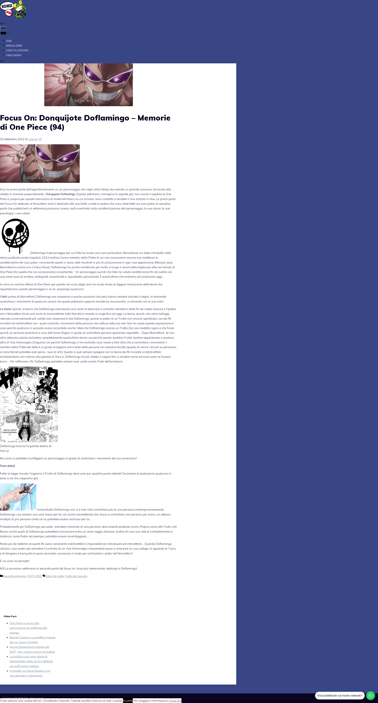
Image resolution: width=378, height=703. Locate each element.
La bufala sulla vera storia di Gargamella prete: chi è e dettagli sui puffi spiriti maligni (31, 661)
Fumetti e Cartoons (17, 50)
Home (9, 40)
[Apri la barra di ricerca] (2, 23)
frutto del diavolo (76, 576)
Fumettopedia (13, 55)
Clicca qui (175, 700)
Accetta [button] (128, 700)
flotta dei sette (54, 576)
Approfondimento (14, 576)
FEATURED (34, 576)
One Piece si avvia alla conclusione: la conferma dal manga (28, 627)
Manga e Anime (14, 45)
